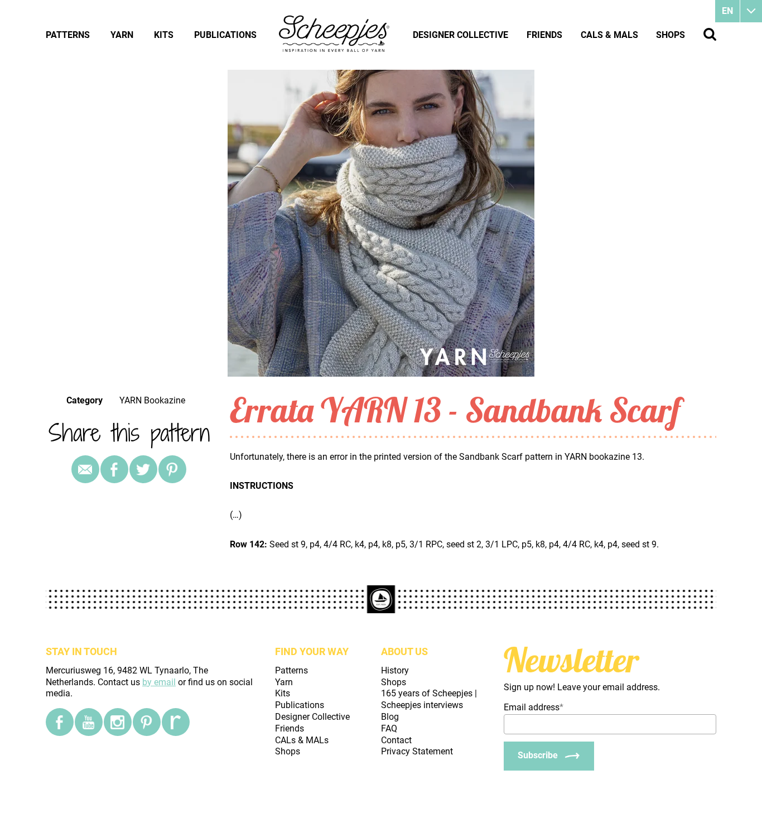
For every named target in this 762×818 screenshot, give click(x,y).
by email (159, 682)
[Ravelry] (176, 722)
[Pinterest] (172, 469)
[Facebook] (60, 722)
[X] (143, 469)
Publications (225, 35)
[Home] (334, 35)
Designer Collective (460, 35)
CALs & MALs (609, 35)
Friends (544, 35)
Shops (670, 35)
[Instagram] (118, 722)
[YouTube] (89, 722)
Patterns (68, 35)
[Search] (709, 34)
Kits (163, 35)
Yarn (121, 35)
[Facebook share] (114, 469)
